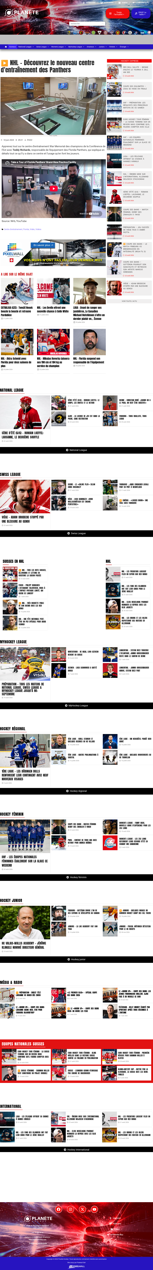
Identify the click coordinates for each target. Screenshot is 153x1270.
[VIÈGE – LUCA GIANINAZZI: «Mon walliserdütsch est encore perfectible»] (58, 503)
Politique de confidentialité (38, 1243)
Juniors (101, 47)
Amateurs (90, 47)
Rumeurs (12, 47)
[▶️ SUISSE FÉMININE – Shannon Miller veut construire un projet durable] (9, 1073)
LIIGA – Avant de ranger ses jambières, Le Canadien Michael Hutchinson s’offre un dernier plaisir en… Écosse (89, 313)
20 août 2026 (74, 422)
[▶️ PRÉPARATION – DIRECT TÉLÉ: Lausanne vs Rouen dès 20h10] (7, 995)
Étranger (123, 47)
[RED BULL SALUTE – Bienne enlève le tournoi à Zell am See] (114, 71)
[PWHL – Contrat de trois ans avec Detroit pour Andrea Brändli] (58, 842)
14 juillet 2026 (25, 611)
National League (24, 47)
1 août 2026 (25, 596)
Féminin (112, 47)
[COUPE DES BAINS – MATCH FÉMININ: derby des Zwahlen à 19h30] (114, 214)
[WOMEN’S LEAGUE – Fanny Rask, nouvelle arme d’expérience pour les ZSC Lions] (110, 827)
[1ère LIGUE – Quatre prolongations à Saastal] (58, 757)
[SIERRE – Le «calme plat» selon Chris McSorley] (58, 487)
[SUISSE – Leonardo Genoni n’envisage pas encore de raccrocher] (59, 1073)
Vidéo (32, 229)
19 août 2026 (125, 831)
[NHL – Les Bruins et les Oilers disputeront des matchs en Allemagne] (113, 622)
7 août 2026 (125, 659)
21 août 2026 (74, 406)
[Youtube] (94, 1209)
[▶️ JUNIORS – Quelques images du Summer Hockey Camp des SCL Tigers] (110, 913)
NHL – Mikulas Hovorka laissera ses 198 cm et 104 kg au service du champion (53, 362)
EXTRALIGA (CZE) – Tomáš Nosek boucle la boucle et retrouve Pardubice (17, 311)
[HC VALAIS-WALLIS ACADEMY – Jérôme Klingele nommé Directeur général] (25, 922)
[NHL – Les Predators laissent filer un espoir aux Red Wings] (113, 574)
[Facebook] (58, 1209)
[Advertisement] (129, 321)
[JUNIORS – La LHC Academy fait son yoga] (58, 929)
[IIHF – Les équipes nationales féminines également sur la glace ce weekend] (114, 143)
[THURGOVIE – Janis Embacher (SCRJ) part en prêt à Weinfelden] (110, 487)
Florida (26, 229)
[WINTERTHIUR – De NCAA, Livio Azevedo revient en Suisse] (58, 654)
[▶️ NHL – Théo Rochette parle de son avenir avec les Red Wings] (10, 607)
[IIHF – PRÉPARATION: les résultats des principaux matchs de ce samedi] (114, 107)
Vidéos (38, 229)
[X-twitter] (82, 1209)
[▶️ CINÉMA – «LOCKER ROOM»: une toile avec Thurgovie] (110, 503)
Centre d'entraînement (13, 229)
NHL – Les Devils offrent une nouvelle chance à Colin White (53, 309)
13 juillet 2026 (25, 627)
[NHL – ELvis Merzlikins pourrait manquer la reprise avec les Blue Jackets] (113, 606)
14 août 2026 (74, 846)
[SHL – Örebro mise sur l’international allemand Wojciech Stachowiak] (114, 178)
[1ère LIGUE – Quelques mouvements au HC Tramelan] (110, 757)
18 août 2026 (74, 507)
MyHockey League (75, 47)
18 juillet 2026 (74, 744)
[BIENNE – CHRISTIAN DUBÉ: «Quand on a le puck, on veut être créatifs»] (110, 402)
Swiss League (41, 47)
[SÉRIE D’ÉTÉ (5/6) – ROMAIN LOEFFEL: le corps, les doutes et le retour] (58, 402)
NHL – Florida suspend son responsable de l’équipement (88, 360)
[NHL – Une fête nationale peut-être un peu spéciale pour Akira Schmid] (10, 623)
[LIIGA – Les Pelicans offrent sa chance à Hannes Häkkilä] (114, 161)
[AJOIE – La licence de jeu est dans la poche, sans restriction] (58, 418)
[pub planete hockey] (53, 252)
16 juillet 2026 (126, 744)
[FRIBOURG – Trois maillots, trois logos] (110, 418)
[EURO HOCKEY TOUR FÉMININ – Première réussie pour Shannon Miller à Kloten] (109, 1056)
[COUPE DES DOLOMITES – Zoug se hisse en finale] (114, 89)
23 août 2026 (129, 76)
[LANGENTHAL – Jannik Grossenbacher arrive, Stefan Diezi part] (110, 670)
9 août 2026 (8, 783)
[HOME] (6, 46)
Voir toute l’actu (129, 301)
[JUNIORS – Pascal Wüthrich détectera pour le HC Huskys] (110, 929)
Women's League (57, 47)
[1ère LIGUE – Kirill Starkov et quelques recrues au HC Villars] (58, 741)
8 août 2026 (74, 658)
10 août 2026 (8, 697)
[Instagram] (70, 1209)
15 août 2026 (74, 1076)
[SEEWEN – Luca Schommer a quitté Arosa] (58, 670)
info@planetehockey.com (37, 1240)
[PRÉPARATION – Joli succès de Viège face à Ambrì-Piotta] (114, 231)
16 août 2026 (125, 506)
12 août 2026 (25, 578)
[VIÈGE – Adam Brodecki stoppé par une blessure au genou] (114, 288)
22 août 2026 (129, 130)
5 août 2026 (125, 674)
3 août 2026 (125, 847)
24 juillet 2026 (74, 916)
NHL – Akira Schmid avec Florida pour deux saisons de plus (16, 362)
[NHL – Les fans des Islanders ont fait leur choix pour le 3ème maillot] (113, 590)
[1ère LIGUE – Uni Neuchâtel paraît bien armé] (110, 741)
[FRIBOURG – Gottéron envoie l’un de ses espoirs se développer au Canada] (58, 913)
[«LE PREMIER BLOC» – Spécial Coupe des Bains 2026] (58, 995)
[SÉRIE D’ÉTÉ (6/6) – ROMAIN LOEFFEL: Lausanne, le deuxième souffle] (114, 196)
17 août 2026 (73, 1014)
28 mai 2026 (125, 932)
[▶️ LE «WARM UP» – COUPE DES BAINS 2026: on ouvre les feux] (58, 1011)
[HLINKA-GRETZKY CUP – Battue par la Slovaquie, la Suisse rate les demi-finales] (109, 1073)
